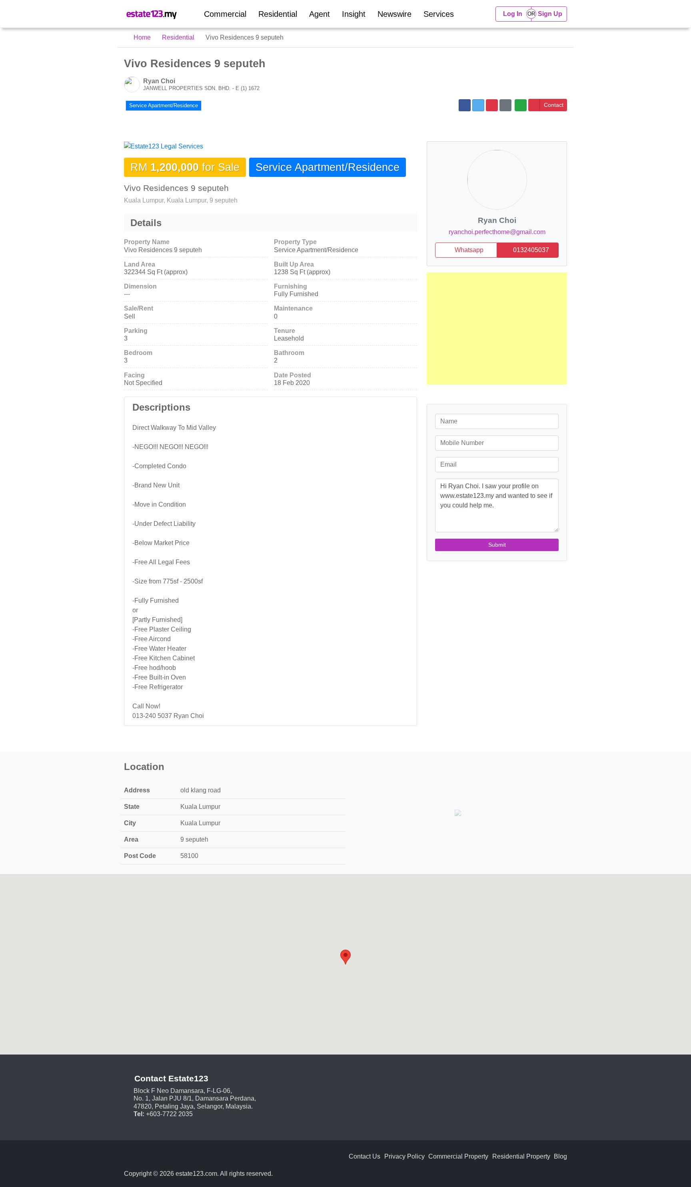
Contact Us (364, 1156)
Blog (560, 1156)
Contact (553, 105)
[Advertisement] (497, 329)
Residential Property (521, 1156)
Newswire (394, 14)
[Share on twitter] (478, 105)
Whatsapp (468, 250)
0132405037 (530, 250)
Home (141, 37)
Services (438, 14)
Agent (319, 14)
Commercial (225, 14)
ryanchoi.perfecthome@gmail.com (497, 232)
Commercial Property (458, 1156)
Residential (277, 14)
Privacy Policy (404, 1156)
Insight (353, 14)
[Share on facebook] (465, 105)
